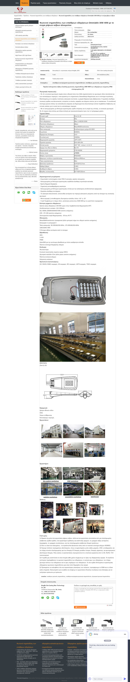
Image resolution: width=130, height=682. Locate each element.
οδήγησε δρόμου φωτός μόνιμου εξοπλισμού (24, 26)
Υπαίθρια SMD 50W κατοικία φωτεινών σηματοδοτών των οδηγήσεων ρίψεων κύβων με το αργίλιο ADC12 (52, 651)
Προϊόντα (25, 3)
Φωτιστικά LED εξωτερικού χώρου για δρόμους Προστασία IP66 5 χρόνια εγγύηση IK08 (78, 631)
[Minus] (125, 634)
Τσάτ (79, 62)
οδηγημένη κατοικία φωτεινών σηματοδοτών (23, 31)
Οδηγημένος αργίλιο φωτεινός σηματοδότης (23, 51)
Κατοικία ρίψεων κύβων (21, 47)
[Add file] (89, 679)
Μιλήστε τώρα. (98, 3)
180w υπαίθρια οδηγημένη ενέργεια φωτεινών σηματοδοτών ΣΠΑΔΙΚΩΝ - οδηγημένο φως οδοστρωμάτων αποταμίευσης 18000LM (27, 671)
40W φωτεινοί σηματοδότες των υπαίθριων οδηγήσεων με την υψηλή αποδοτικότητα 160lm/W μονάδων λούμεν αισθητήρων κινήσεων (62, 634)
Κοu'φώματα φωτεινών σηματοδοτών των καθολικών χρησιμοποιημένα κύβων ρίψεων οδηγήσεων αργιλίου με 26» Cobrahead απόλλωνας (53, 671)
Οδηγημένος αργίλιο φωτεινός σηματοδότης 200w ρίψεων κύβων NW (78, 657)
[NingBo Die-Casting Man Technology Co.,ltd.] (20, 10)
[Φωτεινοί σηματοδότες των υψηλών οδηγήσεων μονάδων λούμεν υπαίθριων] (17, 102)
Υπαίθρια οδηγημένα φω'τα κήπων (24, 73)
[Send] (125, 679)
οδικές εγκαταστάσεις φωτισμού (23, 83)
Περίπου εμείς (35, 3)
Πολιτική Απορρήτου (22, 678)
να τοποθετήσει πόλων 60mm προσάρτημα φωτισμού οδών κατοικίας (78, 661)
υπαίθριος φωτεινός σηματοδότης (56, 576)
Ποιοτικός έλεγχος (65, 3)
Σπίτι (17, 3)
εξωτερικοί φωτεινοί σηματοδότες (101, 576)
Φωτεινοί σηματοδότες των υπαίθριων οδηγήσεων (43, 15)
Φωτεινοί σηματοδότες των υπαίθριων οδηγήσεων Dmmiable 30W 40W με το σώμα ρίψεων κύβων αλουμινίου (57, 61)
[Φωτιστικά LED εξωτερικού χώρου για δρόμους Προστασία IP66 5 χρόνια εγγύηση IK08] (78, 622)
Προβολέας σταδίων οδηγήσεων (24, 77)
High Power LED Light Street (23, 55)
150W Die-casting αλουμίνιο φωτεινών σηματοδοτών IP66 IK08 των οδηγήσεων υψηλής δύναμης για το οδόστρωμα (27, 657)
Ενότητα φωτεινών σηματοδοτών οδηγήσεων (24, 59)
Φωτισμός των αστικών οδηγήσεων (24, 43)
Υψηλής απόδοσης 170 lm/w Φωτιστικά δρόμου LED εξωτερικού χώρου (29, 97)
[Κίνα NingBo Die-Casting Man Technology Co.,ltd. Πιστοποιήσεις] (20, 120)
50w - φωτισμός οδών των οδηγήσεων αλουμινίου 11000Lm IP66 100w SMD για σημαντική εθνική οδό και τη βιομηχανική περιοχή (27, 664)
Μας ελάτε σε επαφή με (82, 3)
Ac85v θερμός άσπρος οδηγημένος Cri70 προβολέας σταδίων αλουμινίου (78, 664)
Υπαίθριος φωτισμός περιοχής (23, 80)
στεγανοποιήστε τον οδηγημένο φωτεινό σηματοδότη (23, 64)
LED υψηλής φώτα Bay (21, 35)
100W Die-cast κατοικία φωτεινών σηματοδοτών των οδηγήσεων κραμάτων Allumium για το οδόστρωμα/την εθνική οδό (53, 664)
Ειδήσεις (108, 3)
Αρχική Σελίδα (18, 15)
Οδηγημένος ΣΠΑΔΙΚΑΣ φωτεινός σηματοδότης (24, 69)
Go (114, 11)
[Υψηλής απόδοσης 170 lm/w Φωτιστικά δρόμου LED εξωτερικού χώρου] (17, 96)
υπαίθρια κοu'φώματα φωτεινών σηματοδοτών (78, 576)
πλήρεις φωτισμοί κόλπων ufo (23, 87)
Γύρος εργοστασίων (49, 3)
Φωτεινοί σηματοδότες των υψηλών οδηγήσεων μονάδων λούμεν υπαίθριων (29, 103)
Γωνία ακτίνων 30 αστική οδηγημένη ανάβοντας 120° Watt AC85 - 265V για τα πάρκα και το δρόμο (27, 651)
